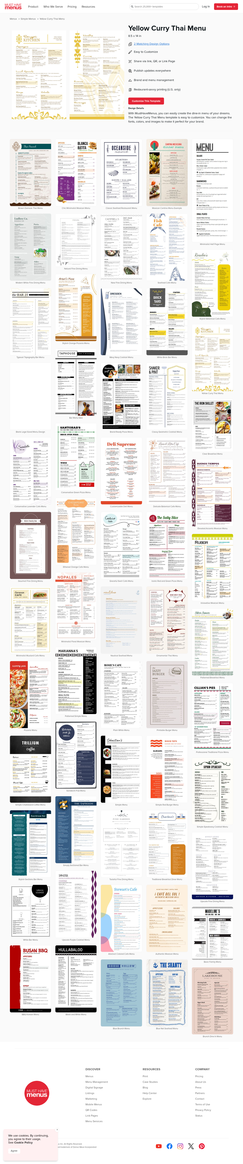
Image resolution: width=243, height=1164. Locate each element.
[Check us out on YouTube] (158, 1146)
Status (198, 1115)
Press (198, 1087)
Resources (88, 6)
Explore (147, 1099)
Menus (14, 19)
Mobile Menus (93, 1104)
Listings (89, 1093)
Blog (145, 1087)
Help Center (150, 1093)
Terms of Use (202, 1104)
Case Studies (150, 1082)
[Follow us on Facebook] (169, 1146)
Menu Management (96, 1082)
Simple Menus (28, 19)
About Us (200, 1082)
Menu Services (93, 1121)
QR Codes (91, 1110)
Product (33, 6)
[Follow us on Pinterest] (201, 1146)
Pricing (72, 6)
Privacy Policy (203, 1110)
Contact (199, 1099)
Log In (206, 6)
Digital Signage (94, 1087)
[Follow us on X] (191, 1146)
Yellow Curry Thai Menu (52, 19)
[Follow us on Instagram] (180, 1146)
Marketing (91, 1099)
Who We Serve (53, 6)
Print (145, 1076)
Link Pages (91, 1115)
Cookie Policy (23, 1142)
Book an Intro (224, 6)
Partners (200, 1093)
